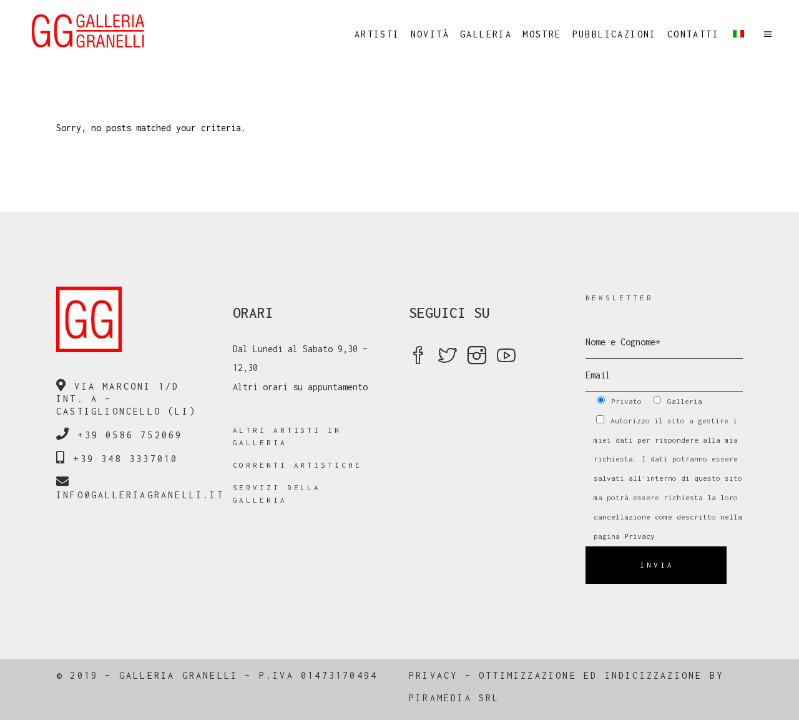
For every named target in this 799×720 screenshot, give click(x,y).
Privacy (639, 536)
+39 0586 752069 (129, 435)
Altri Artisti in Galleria (287, 436)
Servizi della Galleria (277, 493)
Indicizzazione (654, 675)
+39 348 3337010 (125, 458)
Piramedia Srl (454, 698)
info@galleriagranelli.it (140, 495)
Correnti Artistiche (297, 465)
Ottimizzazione (528, 675)
